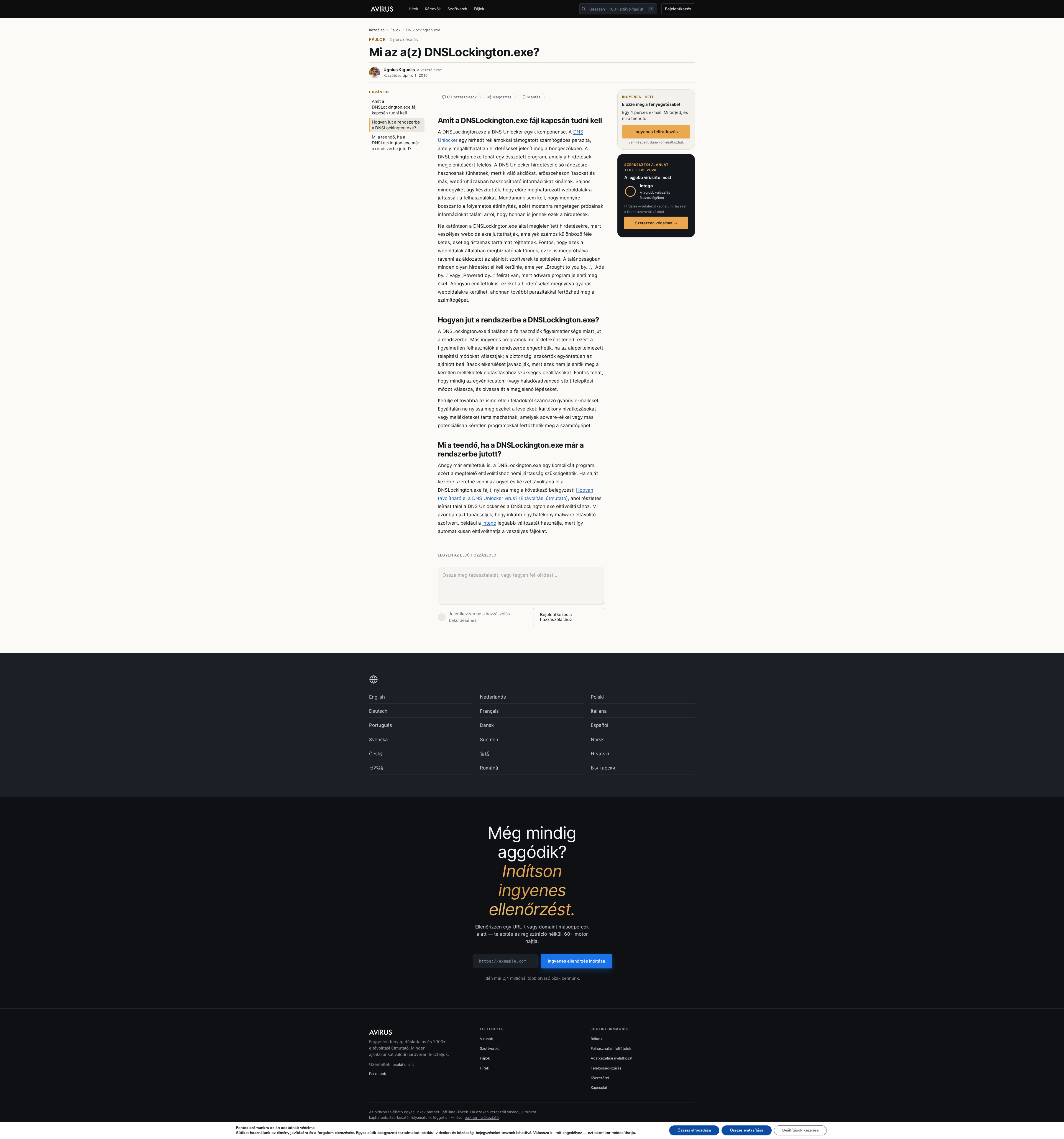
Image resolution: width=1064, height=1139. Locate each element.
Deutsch (378, 711)
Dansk (487, 725)
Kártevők (433, 8)
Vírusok (486, 1039)
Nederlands (493, 697)
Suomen (489, 739)
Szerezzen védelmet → (656, 222)
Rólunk (596, 1039)
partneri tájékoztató (482, 1117)
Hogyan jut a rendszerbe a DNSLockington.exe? (396, 124)
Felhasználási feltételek (611, 1048)
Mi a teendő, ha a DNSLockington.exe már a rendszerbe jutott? (395, 142)
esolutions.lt (403, 1064)
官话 (484, 753)
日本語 (376, 768)
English (377, 697)
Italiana (599, 711)
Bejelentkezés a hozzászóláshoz (556, 617)
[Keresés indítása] (583, 9)
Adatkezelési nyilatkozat (612, 1058)
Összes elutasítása (746, 1130)
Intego (489, 523)
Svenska (378, 739)
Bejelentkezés (678, 8)
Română (489, 768)
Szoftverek (457, 8)
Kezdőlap (377, 30)
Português (380, 725)
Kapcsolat (599, 1087)
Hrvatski (600, 753)
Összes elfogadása (694, 1130)
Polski (597, 697)
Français (489, 711)
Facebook (377, 1073)
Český (376, 753)
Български (603, 768)
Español (599, 725)
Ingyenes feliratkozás (656, 131)
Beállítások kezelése (800, 1130)
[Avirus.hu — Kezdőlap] (384, 9)
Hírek (413, 8)
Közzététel (600, 1078)
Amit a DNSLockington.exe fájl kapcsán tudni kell (395, 107)
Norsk (597, 739)
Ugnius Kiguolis (399, 69)
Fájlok (479, 8)
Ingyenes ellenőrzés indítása (576, 961)
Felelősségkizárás (606, 1068)
